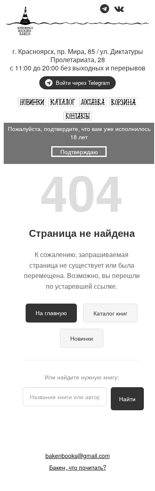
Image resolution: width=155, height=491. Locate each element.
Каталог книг (110, 313)
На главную (51, 313)
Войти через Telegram (83, 83)
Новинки (81, 338)
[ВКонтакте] (119, 9)
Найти (127, 399)
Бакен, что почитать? (77, 467)
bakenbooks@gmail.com (77, 455)
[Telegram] (104, 9)
